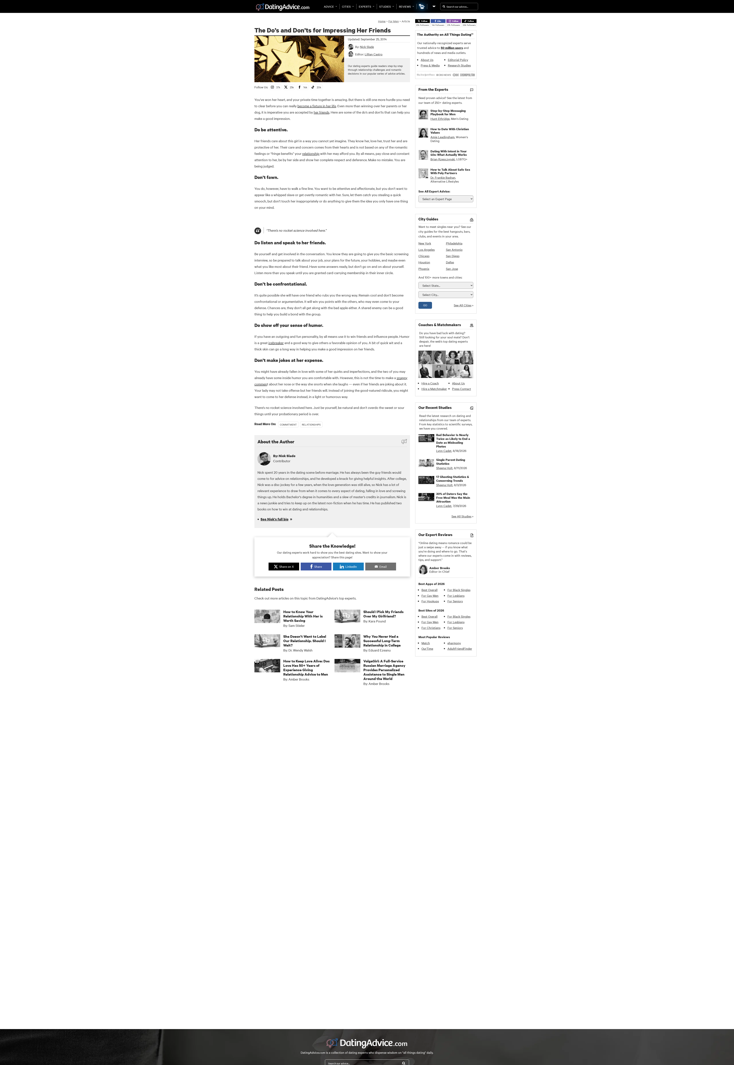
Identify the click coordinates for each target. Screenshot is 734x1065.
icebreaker (276, 342)
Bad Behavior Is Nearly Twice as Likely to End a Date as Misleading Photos (453, 440)
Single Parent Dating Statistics (450, 462)
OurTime (427, 648)
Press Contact (461, 389)
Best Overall (429, 590)
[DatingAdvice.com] (282, 7)
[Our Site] (433, 6)
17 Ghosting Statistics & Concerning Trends (452, 479)
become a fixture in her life (316, 106)
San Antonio (454, 249)
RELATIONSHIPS (311, 424)
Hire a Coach (430, 383)
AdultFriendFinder (459, 648)
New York (424, 243)
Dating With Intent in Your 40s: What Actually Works (448, 153)
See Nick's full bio (274, 519)
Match (425, 643)
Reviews (405, 6)
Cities (346, 6)
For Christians (430, 628)
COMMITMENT (288, 424)
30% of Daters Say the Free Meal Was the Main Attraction (453, 498)
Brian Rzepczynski (442, 159)
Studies (385, 6)
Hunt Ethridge (440, 118)
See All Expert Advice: (434, 191)
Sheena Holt (444, 468)
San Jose (452, 268)
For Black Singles (458, 590)
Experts (365, 6)
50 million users (452, 48)
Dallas (450, 262)
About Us (427, 60)
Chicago (424, 256)
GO (425, 305)
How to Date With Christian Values (449, 131)
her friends (321, 112)
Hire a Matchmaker (434, 389)
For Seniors (455, 601)
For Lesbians (455, 595)
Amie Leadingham (442, 137)
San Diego (453, 256)
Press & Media (430, 65)
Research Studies (459, 65)
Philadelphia (454, 243)
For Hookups (430, 601)
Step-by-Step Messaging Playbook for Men (448, 112)
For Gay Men (429, 595)
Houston (424, 262)
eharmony (454, 643)
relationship (310, 153)
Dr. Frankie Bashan (442, 177)
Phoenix (423, 268)
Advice (329, 6)
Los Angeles (426, 249)
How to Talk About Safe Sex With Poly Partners (450, 171)
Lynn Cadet (443, 450)
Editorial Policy (458, 60)
